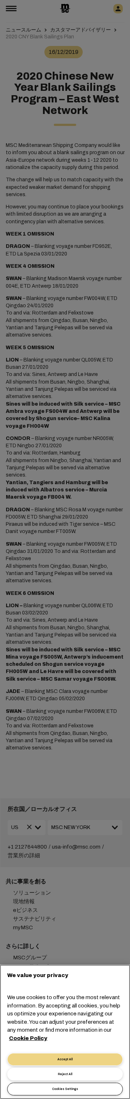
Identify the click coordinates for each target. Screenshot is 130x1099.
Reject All (65, 1074)
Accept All (65, 1059)
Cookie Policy (28, 1038)
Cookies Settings (65, 1089)
